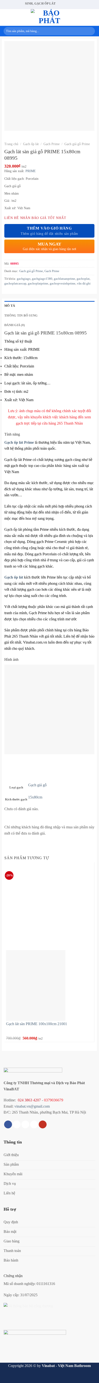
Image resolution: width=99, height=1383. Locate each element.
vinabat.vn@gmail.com (32, 1106)
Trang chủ (11, 144)
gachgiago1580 (42, 278)
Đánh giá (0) (14, 325)
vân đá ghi (84, 283)
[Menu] (6, 17)
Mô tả (9, 305)
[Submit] (90, 31)
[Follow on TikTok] (17, 1125)
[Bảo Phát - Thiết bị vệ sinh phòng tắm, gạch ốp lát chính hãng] (49, 17)
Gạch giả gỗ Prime (77, 144)
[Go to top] (89, 1376)
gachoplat (83, 278)
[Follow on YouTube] (43, 1125)
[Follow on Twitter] (25, 1125)
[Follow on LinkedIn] (34, 1125)
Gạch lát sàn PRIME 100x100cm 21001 (36, 1024)
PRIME (30, 171)
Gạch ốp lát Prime (19, 442)
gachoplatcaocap (15, 283)
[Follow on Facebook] (8, 1125)
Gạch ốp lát (31, 144)
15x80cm (35, 797)
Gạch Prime (51, 144)
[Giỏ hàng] (93, 17)
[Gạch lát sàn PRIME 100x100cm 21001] (35, 985)
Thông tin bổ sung (20, 315)
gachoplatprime (38, 283)
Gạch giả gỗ (37, 785)
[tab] (49, 306)
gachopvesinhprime (62, 283)
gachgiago (24, 278)
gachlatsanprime (64, 278)
